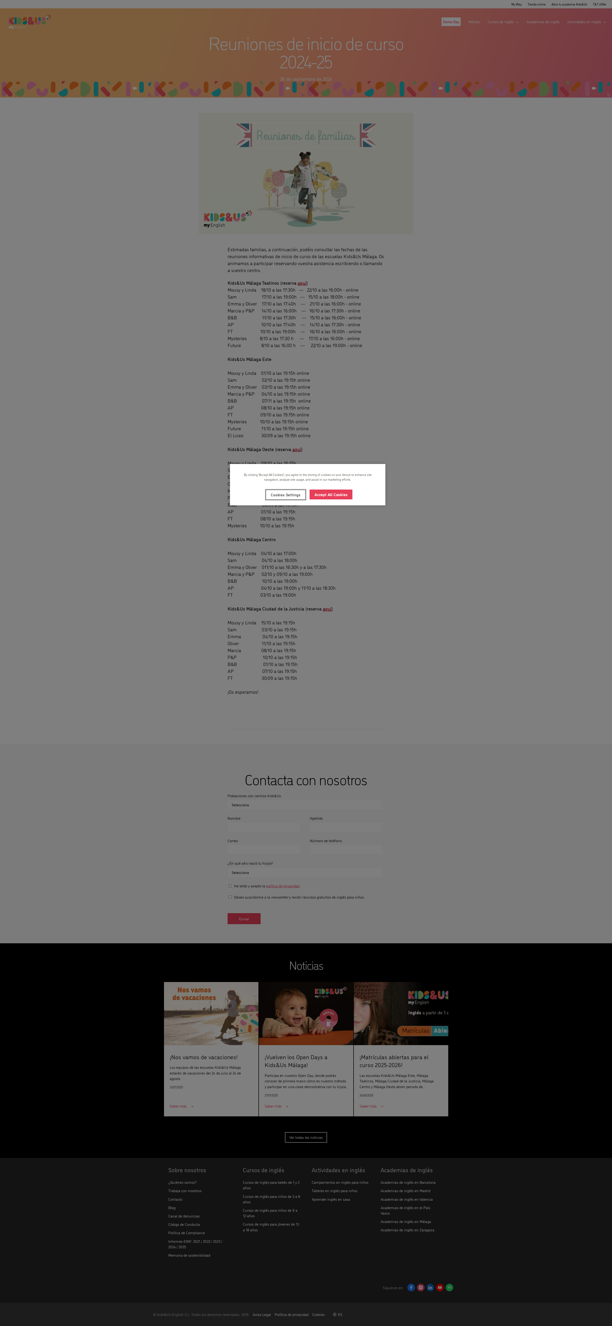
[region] (307, 484)
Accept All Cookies (331, 494)
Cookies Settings (286, 494)
